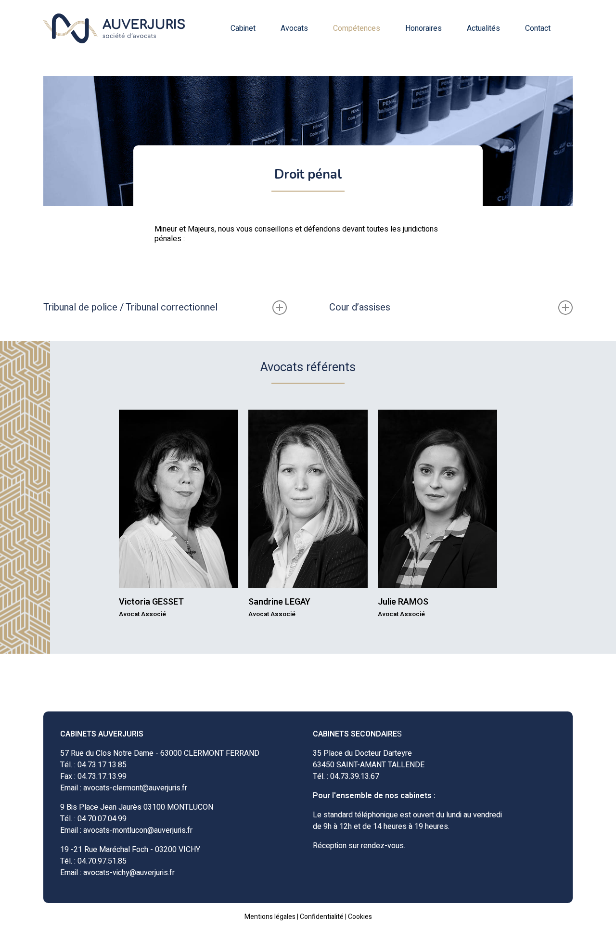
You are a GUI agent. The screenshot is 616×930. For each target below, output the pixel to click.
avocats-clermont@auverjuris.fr (135, 788)
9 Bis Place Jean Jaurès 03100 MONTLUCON (136, 807)
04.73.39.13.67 (354, 776)
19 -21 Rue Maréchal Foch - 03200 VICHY (130, 849)
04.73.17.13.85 (102, 765)
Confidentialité (322, 917)
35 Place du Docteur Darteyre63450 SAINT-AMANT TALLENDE (368, 759)
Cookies (360, 917)
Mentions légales (269, 917)
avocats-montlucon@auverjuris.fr (137, 830)
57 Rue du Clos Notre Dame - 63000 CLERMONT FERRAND (159, 753)
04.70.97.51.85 (102, 861)
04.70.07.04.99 (102, 819)
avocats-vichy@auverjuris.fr (129, 872)
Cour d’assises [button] (359, 307)
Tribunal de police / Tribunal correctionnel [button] (130, 307)
